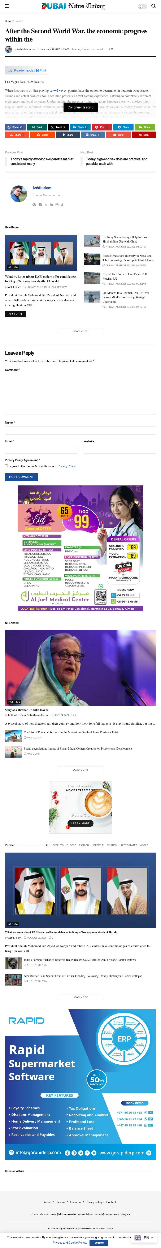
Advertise (76, 1202)
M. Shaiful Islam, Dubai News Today (28, 715)
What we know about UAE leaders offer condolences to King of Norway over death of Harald (40, 278)
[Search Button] (153, 6)
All (48, 845)
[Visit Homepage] (73, 6)
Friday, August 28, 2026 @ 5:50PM (125, 246)
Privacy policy (94, 1202)
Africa (13, 267)
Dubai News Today (102, 1228)
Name (10, 422)
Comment (12, 370)
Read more (17, 314)
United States (128, 845)
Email (10, 441)
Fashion (84, 845)
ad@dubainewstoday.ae (114, 1214)
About (47, 1202)
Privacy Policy (67, 466)
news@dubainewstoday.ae (67, 1214)
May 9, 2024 (33, 753)
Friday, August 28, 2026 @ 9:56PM (46, 287)
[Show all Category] (153, 845)
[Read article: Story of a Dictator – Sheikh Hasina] (80, 668)
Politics (14, 701)
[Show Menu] (7, 6)
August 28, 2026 (36, 937)
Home (8, 21)
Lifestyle (98, 845)
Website (89, 441)
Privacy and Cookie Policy (69, 1242)
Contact (111, 1202)
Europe (71, 845)
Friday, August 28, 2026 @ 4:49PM (125, 265)
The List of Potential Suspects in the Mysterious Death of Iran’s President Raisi (71, 732)
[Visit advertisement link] (80, 548)
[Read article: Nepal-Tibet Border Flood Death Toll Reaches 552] (92, 278)
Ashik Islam (24, 49)
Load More (80, 331)
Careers (60, 1202)
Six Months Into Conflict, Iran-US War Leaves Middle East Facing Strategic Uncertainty (126, 297)
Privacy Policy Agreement (22, 460)
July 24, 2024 (61, 715)
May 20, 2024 (33, 737)
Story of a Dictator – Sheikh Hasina (26, 710)
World (19, 21)
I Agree (99, 1242)
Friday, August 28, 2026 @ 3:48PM (125, 283)
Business (58, 845)
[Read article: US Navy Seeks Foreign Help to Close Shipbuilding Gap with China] (92, 241)
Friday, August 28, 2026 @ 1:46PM (125, 306)
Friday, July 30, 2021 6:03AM (53, 49)
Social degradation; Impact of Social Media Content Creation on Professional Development (78, 748)
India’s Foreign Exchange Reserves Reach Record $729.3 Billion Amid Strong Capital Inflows (80, 960)
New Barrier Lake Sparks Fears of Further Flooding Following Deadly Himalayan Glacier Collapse (83, 976)
